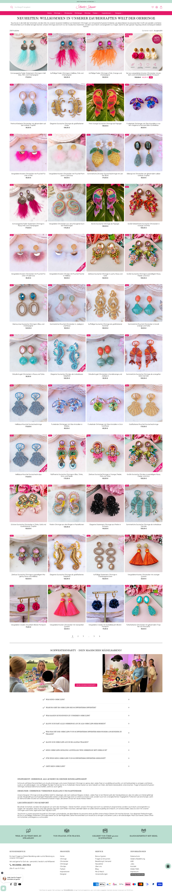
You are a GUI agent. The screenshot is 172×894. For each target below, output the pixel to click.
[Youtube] (19, 884)
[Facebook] (11, 884)
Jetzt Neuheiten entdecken (85, 1)
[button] (23, 7)
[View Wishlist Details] (153, 7)
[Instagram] (15, 884)
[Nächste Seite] (99, 636)
